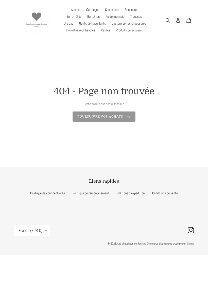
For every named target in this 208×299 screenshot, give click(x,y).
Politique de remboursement (91, 193)
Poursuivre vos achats (100, 116)
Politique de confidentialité (47, 193)
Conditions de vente (165, 193)
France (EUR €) (30, 230)
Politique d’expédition (131, 193)
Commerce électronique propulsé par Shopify (170, 243)
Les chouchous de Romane (132, 243)
